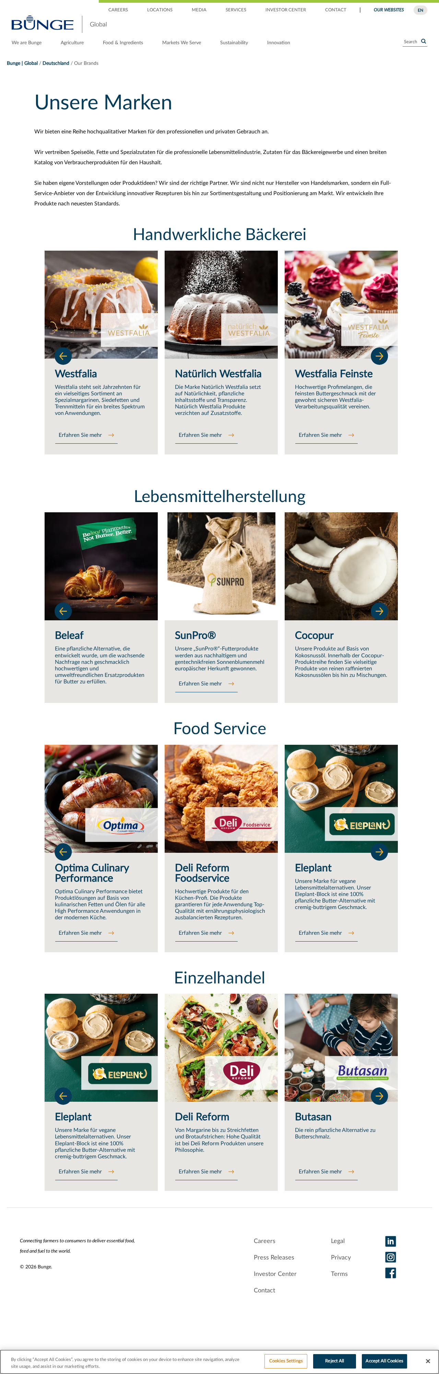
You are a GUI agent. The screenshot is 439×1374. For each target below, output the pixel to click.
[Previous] (63, 356)
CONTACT (335, 10)
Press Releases (274, 1258)
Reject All (334, 1361)
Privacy (341, 1258)
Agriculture (72, 42)
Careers (264, 1241)
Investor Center (275, 1274)
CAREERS (118, 10)
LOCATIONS (160, 10)
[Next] (379, 356)
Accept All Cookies (384, 1361)
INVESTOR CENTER (285, 10)
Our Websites (389, 10)
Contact (264, 1291)
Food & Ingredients (123, 42)
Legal (338, 1241)
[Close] (428, 1361)
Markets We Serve (181, 42)
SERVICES (236, 10)
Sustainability (234, 42)
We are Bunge (26, 42)
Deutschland (56, 63)
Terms (339, 1274)
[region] (219, 1362)
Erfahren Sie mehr (81, 435)
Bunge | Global (22, 63)
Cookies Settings (286, 1361)
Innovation (278, 42)
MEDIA (199, 10)
